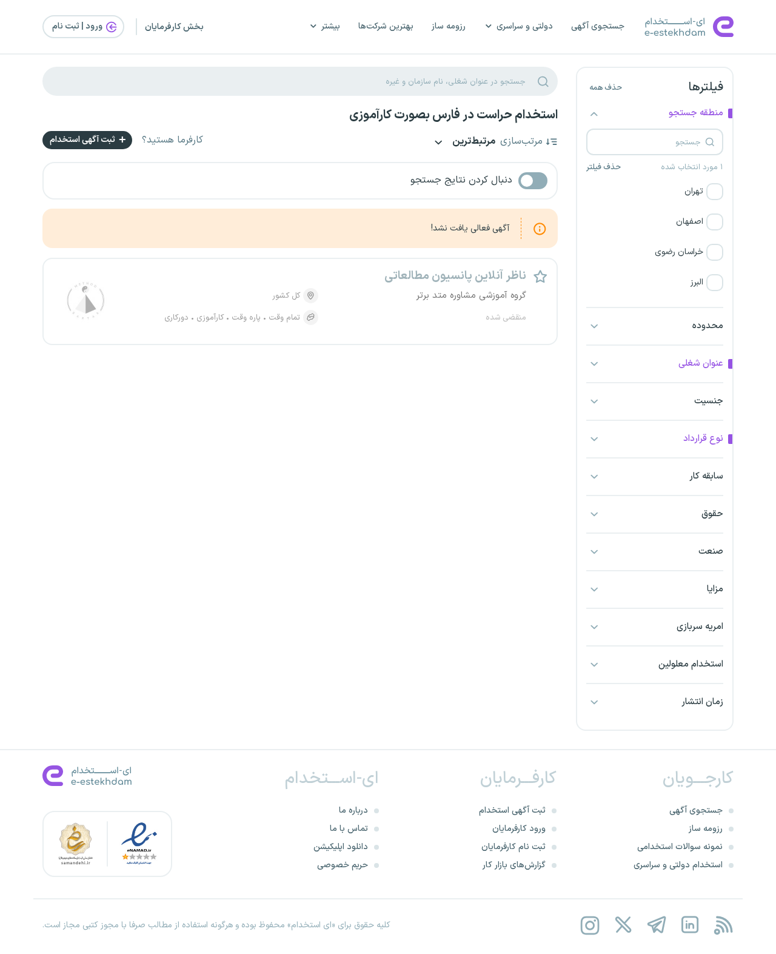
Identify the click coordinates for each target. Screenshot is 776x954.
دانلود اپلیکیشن (340, 847)
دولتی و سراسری (525, 26)
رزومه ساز (449, 26)
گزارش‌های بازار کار (514, 865)
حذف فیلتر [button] (603, 167)
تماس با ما (349, 828)
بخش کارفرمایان (174, 27)
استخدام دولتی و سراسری (678, 865)
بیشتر (330, 26)
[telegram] (656, 925)
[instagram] (589, 925)
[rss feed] (723, 925)
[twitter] (623, 925)
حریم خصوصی (342, 865)
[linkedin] (689, 925)
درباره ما (353, 810)
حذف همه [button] (605, 88)
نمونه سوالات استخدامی (680, 847)
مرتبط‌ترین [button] (472, 142)
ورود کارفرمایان (519, 828)
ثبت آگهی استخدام (83, 139)
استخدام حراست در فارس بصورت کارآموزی (453, 115)
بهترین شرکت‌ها (385, 26)
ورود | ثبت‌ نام (78, 26)
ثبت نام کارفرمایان (513, 847)
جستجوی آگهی (597, 26)
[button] (654, 191)
